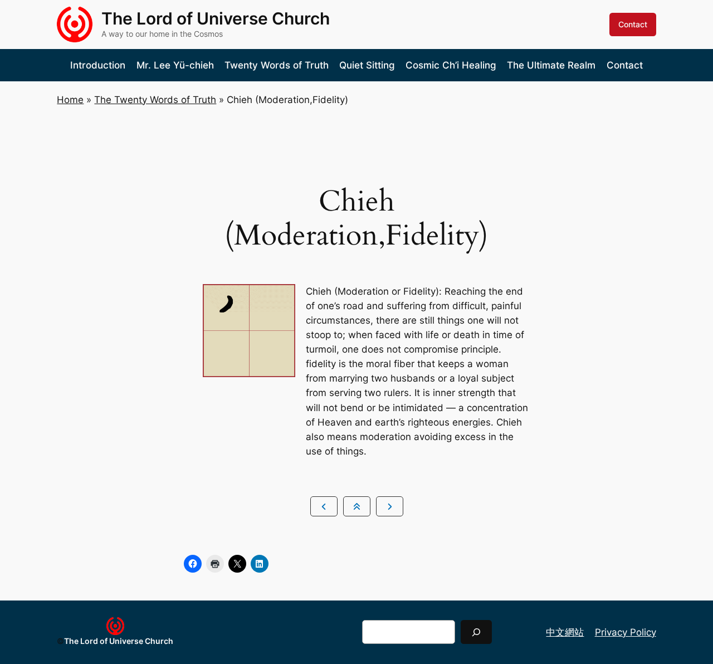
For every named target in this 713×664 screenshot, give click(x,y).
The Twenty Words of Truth (155, 99)
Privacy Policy (625, 632)
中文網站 (565, 632)
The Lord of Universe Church (215, 18)
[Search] (476, 632)
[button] (324, 506)
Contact (632, 24)
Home (70, 99)
